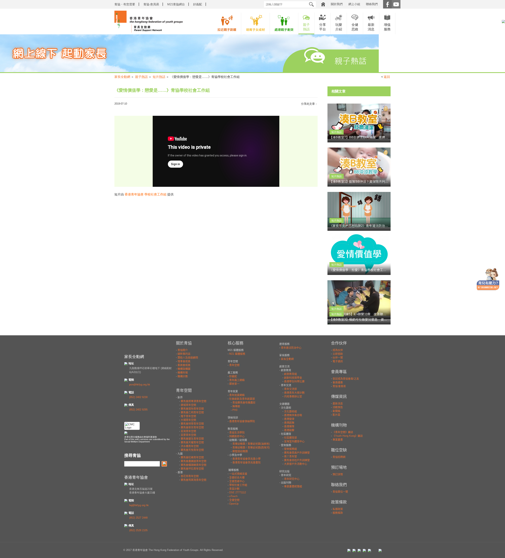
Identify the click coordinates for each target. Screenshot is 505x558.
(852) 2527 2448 (138, 517)
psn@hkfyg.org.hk (139, 384)
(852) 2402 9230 (138, 397)
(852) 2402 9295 (138, 409)
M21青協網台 (176, 4)
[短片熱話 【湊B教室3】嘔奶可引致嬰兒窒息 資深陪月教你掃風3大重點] (359, 322)
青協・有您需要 (124, 4)
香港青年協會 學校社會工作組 (145, 194)
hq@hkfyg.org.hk (139, 505)
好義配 (197, 4)
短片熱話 (159, 77)
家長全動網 (122, 77)
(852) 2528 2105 (138, 530)
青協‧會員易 (151, 4)
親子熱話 (141, 77)
